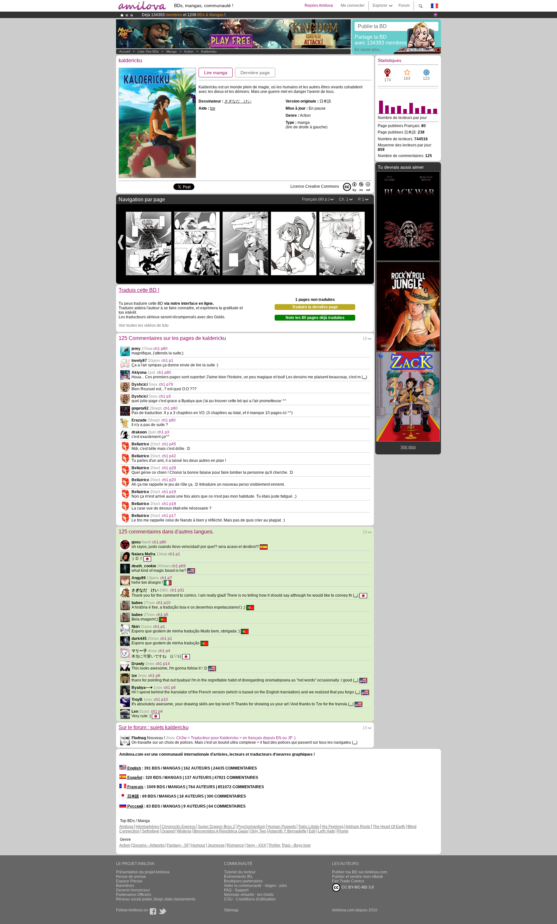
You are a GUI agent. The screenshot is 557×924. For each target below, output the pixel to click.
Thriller (274, 845)
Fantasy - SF (178, 845)
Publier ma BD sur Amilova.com (359, 872)
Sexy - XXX (256, 845)
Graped (168, 831)
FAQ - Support (236, 890)
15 (365, 338)
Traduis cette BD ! (139, 290)
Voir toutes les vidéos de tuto (144, 325)
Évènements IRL (238, 876)
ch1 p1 (167, 360)
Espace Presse (129, 881)
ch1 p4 (164, 651)
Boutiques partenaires (243, 881)
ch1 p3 (165, 396)
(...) (364, 377)
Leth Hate (326, 831)
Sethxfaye (150, 831)
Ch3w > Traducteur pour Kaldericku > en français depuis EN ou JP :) (236, 738)
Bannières (125, 885)
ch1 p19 (169, 492)
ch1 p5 (162, 614)
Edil (312, 831)
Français (134, 787)
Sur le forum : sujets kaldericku (154, 727)
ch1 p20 (169, 480)
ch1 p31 (177, 590)
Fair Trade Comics (348, 881)
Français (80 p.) (315, 199)
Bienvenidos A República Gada (220, 831)
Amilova (126, 826)
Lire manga (215, 72)
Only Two (258, 831)
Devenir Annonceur (133, 890)
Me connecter (353, 5)
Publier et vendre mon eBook (357, 876)
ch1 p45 (169, 444)
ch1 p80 (160, 348)
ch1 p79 (166, 384)
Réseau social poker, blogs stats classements (155, 899)
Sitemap (231, 910)
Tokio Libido (308, 826)
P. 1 (361, 199)
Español (134, 777)
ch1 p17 (169, 515)
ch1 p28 (169, 468)
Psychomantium (251, 826)
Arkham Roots (358, 826)
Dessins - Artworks (148, 845)
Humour (198, 845)
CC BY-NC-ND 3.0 (357, 887)
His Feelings (333, 826)
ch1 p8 (154, 675)
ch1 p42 (169, 456)
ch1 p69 (178, 566)
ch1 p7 (166, 578)
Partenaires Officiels (133, 894)
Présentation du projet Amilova (143, 872)
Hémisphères (147, 826)
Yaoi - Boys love (297, 845)
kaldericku (209, 51)
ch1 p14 (163, 663)
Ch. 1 (343, 199)
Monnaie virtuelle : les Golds (249, 894)
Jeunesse (216, 845)
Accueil (124, 51)
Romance (235, 845)
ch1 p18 (169, 504)
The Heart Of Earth (389, 826)
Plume (342, 831)
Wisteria (184, 831)
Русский (134, 806)
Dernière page (255, 72)
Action (188, 51)
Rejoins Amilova (319, 5)
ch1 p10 (163, 603)
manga (171, 51)
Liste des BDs (148, 51)
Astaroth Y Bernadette (287, 831)
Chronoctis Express (178, 826)
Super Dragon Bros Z (216, 826)
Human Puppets (282, 826)
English (133, 768)
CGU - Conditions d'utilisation (250, 899)
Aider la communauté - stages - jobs (255, 885)
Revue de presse (131, 876)
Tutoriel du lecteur (240, 872)
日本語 (132, 796)
